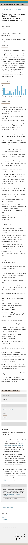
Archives (8, 9)
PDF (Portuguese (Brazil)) (11, 390)
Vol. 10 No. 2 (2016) (16, 9)
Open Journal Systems (7, 507)
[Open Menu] (1, 4)
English (4, 517)
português (4, 519)
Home (3, 9)
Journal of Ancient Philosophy (14, 4)
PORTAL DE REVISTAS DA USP (8, 2)
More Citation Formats (10, 498)
